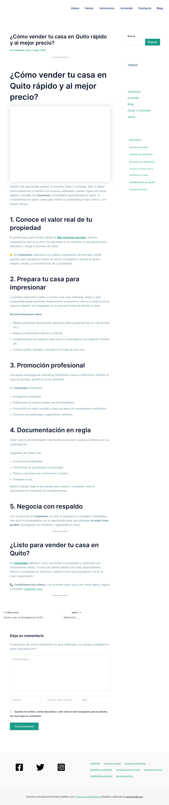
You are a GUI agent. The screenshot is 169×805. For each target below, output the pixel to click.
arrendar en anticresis (141, 154)
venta (131, 117)
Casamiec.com (33, 589)
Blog (160, 8)
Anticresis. (107, 8)
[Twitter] (40, 767)
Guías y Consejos (139, 110)
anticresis (135, 139)
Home (75, 8)
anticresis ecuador (138, 147)
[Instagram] (61, 767)
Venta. (89, 8)
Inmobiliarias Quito (138, 189)
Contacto (144, 8)
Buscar (131, 36)
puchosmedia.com (134, 796)
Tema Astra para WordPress (88, 796)
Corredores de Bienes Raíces (141, 169)
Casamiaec (21, 563)
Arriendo (126, 8)
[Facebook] (19, 767)
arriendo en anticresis (142, 161)
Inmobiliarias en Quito (142, 182)
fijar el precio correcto (71, 237)
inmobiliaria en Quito (138, 175)
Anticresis (134, 91)
